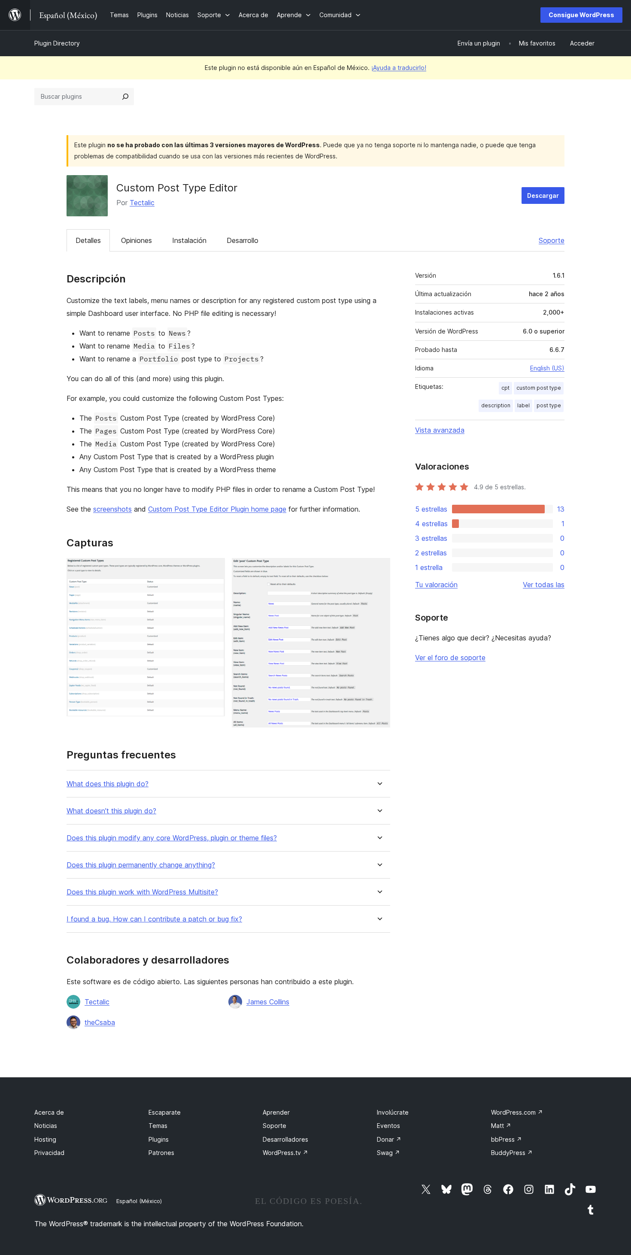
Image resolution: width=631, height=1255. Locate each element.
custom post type (538, 388)
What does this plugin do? (108, 784)
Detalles (88, 240)
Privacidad (49, 1152)
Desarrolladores (285, 1139)
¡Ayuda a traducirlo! (398, 67)
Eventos (388, 1125)
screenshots (112, 509)
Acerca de (49, 1112)
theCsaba (100, 1022)
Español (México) (139, 1200)
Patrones (161, 1152)
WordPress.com (517, 1112)
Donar (389, 1139)
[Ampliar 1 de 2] (213, 569)
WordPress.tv (285, 1152)
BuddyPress (512, 1152)
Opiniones (136, 240)
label (523, 405)
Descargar (543, 195)
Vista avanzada (439, 430)
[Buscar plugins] (125, 96)
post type (549, 405)
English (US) (547, 368)
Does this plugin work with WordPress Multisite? (142, 892)
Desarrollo (242, 240)
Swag (388, 1152)
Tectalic (142, 202)
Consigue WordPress (581, 14)
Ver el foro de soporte (450, 657)
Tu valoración (436, 584)
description (495, 405)
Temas (158, 1125)
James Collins (267, 1001)
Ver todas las (543, 584)
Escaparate (165, 1112)
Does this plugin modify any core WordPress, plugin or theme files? (172, 838)
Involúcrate (393, 1112)
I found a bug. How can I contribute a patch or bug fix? (154, 919)
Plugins (159, 1139)
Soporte (551, 240)
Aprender (276, 1112)
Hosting (45, 1139)
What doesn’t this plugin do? (111, 811)
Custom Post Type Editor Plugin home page (217, 509)
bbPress (506, 1139)
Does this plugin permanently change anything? (141, 865)
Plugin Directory (57, 43)
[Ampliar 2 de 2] (378, 569)
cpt (505, 388)
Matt (501, 1125)
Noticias (45, 1125)
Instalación (189, 240)
